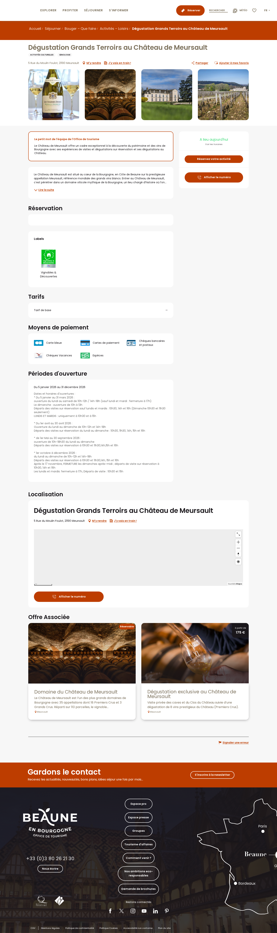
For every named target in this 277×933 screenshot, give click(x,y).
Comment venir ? (138, 858)
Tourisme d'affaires (138, 844)
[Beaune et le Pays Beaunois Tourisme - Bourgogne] (19, 10)
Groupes (138, 831)
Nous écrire (50, 869)
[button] (267, 10)
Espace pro (138, 804)
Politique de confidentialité (79, 928)
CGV (33, 928)
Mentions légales (50, 928)
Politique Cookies (108, 928)
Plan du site (164, 928)
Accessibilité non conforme (137, 928)
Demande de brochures (138, 889)
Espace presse (138, 817)
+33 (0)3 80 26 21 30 (50, 858)
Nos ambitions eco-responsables (138, 873)
